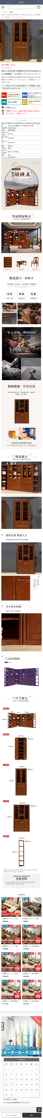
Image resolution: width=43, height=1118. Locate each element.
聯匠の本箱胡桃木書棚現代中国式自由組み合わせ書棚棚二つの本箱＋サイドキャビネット (20, 15)
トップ (3, 12)
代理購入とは (10, 107)
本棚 (10, 12)
